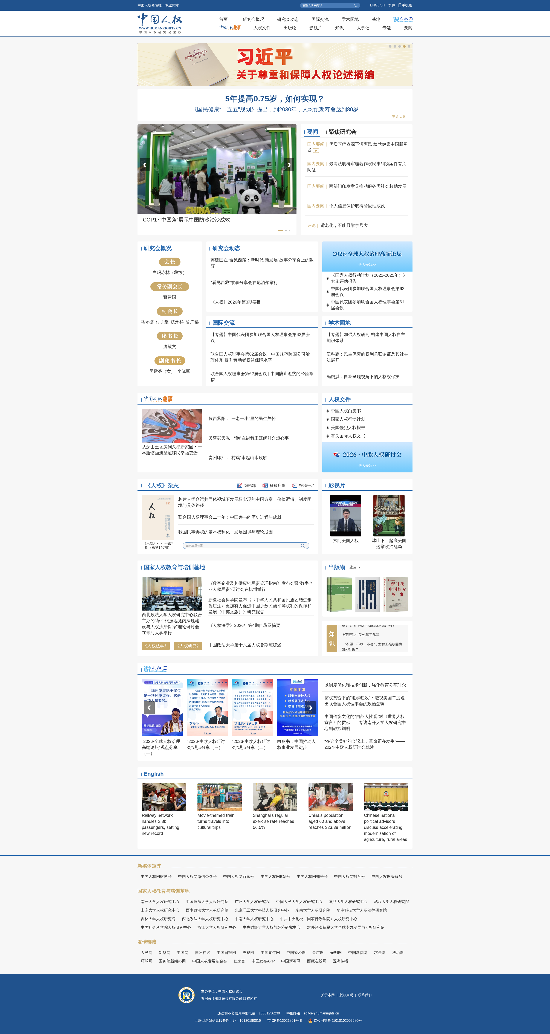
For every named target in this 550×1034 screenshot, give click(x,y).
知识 (339, 27)
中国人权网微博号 (156, 876)
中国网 (182, 952)
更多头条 (399, 117)
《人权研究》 (188, 645)
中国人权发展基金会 (209, 961)
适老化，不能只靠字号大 (344, 225)
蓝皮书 (355, 567)
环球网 (146, 961)
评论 (311, 225)
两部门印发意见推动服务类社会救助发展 (367, 186)
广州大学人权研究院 (252, 902)
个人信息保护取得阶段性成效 (357, 205)
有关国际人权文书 (348, 436)
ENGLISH (377, 5)
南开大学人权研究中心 (160, 902)
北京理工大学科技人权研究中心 (262, 910)
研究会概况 (253, 19)
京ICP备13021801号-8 (284, 1020)
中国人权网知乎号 (312, 876)
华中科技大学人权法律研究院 (362, 910)
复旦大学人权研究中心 (348, 902)
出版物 (290, 27)
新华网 (164, 952)
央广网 (318, 952)
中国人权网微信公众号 (197, 876)
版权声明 (346, 995)
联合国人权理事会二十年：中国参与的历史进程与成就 (229, 517)
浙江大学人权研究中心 (216, 927)
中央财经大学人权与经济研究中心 (272, 927)
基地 (376, 19)
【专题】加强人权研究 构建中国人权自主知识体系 (366, 337)
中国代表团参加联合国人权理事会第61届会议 (367, 304)
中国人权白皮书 (346, 410)
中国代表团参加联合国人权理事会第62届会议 (367, 291)
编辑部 (250, 485)
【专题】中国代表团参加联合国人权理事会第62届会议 (260, 337)
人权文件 (262, 27)
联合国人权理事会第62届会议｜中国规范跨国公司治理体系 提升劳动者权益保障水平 (260, 357)
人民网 (146, 952)
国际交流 (320, 19)
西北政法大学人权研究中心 (205, 919)
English (154, 773)
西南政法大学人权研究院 (207, 910)
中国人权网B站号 (275, 876)
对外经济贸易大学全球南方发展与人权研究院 (345, 927)
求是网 (380, 952)
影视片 (315, 27)
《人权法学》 (156, 645)
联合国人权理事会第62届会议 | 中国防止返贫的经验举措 (262, 376)
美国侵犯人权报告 (348, 427)
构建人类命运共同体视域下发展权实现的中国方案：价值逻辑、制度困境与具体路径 (245, 502)
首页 (223, 19)
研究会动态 (288, 19)
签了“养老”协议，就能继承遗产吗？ (368, 645)
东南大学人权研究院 (312, 910)
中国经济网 (296, 952)
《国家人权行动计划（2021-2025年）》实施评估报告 (369, 278)
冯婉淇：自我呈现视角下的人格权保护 (363, 376)
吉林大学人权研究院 (158, 919)
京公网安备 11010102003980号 (338, 1020)
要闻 (408, 27)
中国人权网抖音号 (349, 876)
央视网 (248, 952)
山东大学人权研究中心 (160, 910)
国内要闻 (315, 144)
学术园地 (350, 19)
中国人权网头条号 (386, 876)
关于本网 (328, 995)
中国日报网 (226, 952)
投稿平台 (307, 485)
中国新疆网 (291, 961)
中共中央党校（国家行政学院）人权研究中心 (318, 919)
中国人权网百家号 (238, 876)
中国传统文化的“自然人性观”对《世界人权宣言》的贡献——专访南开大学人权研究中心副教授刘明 (365, 722)
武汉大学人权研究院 (391, 902)
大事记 (363, 27)
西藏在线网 (316, 961)
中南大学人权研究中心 (254, 919)
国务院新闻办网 (172, 961)
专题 (386, 27)
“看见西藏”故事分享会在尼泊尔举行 (244, 282)
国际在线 (202, 952)
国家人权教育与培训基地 (174, 567)
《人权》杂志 (162, 485)
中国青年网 (270, 952)
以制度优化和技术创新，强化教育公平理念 (365, 685)
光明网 (336, 952)
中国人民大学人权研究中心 (299, 902)
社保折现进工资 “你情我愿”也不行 (367, 635)
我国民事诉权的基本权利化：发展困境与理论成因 (225, 532)
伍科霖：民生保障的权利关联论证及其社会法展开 (367, 357)
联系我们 (364, 995)
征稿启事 (277, 485)
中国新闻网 (358, 952)
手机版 (407, 5)
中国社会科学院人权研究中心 (166, 927)
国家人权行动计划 (348, 419)
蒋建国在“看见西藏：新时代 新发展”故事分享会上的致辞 (262, 263)
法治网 (398, 952)
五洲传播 (340, 961)
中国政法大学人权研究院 (207, 902)
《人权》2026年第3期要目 (236, 302)
